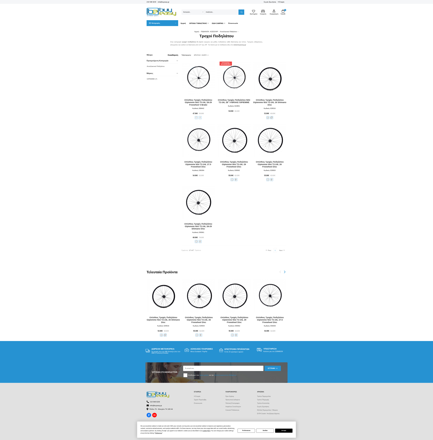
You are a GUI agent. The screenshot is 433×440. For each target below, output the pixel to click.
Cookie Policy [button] (206, 431)
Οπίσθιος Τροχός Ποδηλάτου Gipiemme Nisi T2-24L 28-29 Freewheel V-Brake (198, 102)
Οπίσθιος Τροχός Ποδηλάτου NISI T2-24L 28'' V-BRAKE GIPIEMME (234, 101)
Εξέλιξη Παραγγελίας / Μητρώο (267, 410)
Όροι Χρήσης (230, 396)
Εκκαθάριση (173, 55)
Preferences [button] (158, 433)
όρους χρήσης (204, 375)
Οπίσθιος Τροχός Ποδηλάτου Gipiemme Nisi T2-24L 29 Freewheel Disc (234, 164)
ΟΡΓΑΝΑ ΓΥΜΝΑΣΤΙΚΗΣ (198, 23)
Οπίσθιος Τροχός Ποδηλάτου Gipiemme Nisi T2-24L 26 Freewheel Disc (270, 164)
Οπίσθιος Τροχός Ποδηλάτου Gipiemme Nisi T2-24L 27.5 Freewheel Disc (198, 164)
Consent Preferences (232, 410)
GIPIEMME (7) (152, 79)
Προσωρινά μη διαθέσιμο (225, 63)
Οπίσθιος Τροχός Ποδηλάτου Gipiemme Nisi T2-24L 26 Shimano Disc (269, 102)
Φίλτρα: (150, 55)
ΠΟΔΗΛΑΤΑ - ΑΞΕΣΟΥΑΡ (209, 31)
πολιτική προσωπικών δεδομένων (225, 375)
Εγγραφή (271, 368)
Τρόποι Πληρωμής (263, 400)
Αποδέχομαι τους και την (212, 375)
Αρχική (183, 23)
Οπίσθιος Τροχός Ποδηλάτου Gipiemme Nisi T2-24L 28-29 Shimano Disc (198, 226)
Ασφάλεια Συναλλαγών (233, 406)
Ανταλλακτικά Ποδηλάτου (228, 31)
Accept (283, 430)
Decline (265, 430)
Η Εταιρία (281, 2)
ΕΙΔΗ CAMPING (217, 23)
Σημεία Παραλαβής (200, 400)
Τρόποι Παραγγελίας (264, 396)
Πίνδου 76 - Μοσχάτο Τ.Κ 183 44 (161, 409)
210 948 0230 (151, 2)
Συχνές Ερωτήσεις (270, 2)
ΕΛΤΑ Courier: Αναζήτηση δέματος (268, 413)
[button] (162, 23)
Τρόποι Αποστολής (263, 403)
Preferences (246, 430)
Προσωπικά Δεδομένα (233, 400)
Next (280, 250)
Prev (269, 250)
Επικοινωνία (233, 23)
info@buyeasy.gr (163, 2)
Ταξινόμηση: (186, 55)
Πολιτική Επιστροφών (233, 403)
